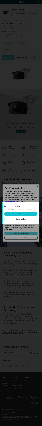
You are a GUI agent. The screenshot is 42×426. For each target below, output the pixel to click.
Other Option (21, 219)
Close (37, 204)
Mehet (21, 214)
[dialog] (21, 213)
